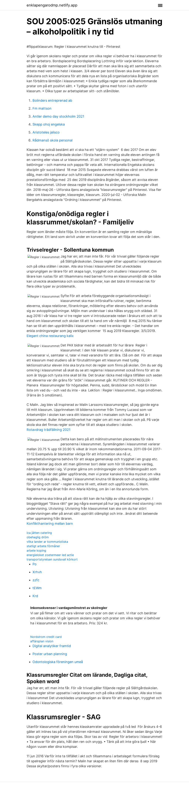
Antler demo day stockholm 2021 (58, 116)
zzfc (35, 580)
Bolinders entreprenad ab (52, 100)
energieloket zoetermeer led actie (50, 555)
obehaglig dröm (38, 537)
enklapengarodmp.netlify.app (52, 5)
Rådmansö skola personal (52, 140)
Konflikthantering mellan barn (50, 523)
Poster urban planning (49, 654)
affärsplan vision (41, 641)
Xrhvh (37, 572)
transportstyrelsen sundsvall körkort (52, 559)
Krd (35, 596)
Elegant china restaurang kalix (50, 336)
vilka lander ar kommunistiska (47, 541)
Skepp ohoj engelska (48, 124)
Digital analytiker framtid (51, 646)
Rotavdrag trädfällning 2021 (48, 430)
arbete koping (36, 550)
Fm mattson (41, 108)
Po (34, 564)
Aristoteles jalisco (46, 132)
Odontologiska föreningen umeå (57, 662)
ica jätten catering (39, 533)
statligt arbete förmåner (43, 546)
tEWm (37, 588)
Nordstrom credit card (46, 637)
